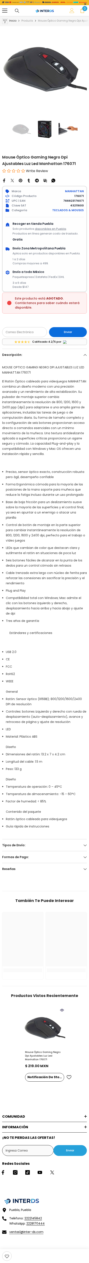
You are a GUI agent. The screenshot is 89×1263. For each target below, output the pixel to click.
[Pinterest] (20, 180)
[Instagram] (15, 1172)
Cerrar (85, 4)
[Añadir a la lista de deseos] (69, 1077)
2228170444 (35, 1223)
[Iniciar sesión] (72, 10)
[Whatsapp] (53, 180)
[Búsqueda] (17, 10)
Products (27, 20)
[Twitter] (12, 180)
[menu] (4, 10)
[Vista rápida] (62, 1010)
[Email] (45, 180)
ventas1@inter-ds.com (26, 1232)
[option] (44, 68)
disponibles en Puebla (50, 229)
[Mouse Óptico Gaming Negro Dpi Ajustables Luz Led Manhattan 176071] (44, 1027)
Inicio (12, 20)
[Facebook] (4, 180)
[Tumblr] (29, 180)
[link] (7, 1256)
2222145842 (33, 1218)
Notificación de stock (45, 1077)
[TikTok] (27, 1172)
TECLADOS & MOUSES (68, 210)
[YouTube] (39, 1172)
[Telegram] (37, 180)
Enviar (68, 332)
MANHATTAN (74, 191)
